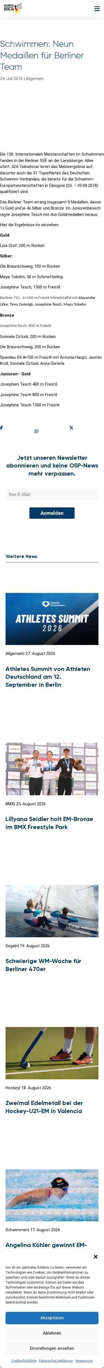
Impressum (84, 1361)
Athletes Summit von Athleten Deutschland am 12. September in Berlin (48, 676)
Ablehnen (52, 1333)
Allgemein (35, 78)
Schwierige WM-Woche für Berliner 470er (43, 965)
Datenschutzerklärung (56, 1361)
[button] (95, 1256)
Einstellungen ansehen (52, 1348)
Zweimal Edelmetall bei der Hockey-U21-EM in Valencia (44, 1107)
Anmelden (52, 513)
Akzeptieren (52, 1317)
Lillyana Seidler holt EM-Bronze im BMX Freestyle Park (49, 823)
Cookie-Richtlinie (23, 1361)
